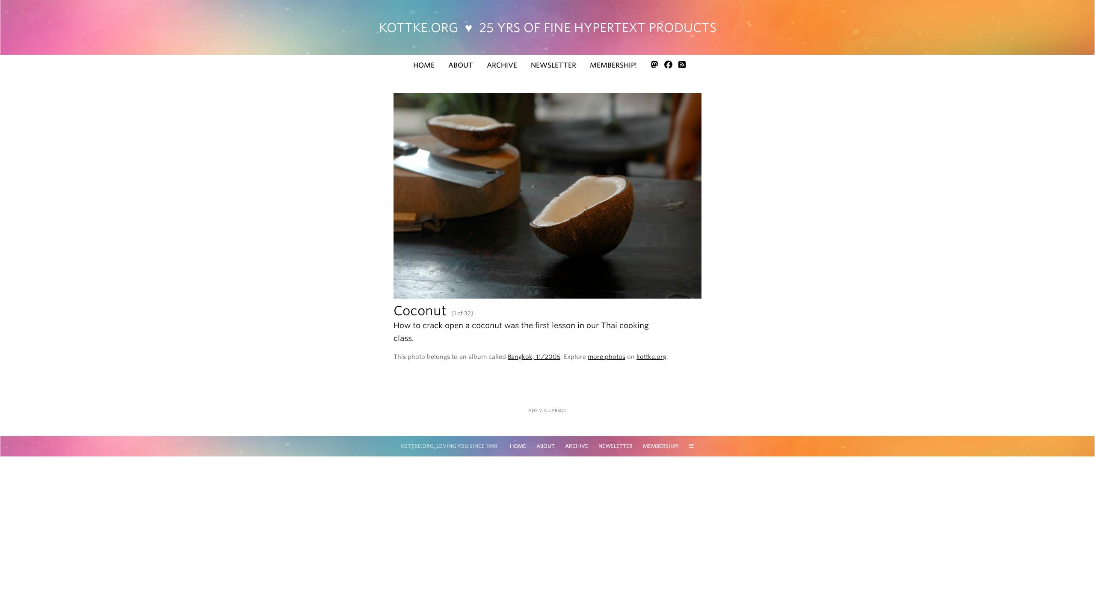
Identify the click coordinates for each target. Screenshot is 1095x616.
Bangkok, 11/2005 (534, 356)
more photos (606, 356)
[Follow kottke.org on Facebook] (668, 65)
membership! (613, 65)
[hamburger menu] (691, 446)
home (424, 65)
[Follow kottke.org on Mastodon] (654, 65)
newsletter (553, 65)
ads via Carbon (547, 410)
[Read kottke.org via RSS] (682, 65)
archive (502, 65)
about (460, 65)
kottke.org (547, 27)
